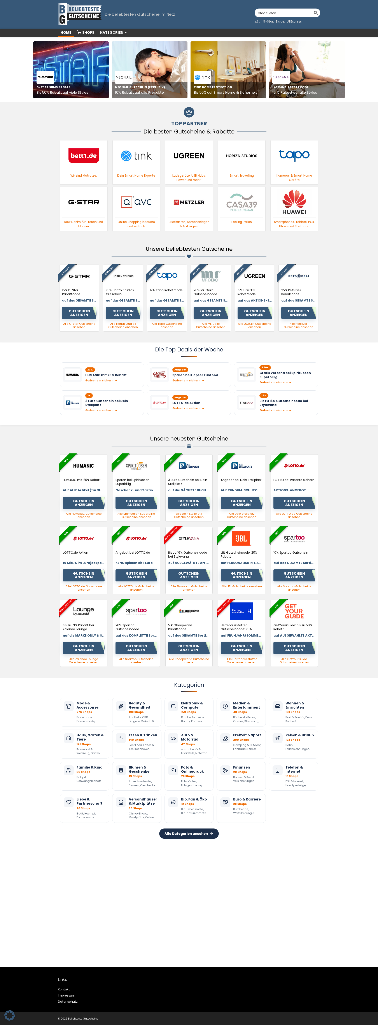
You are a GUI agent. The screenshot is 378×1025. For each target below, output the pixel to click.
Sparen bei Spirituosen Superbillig (132, 482)
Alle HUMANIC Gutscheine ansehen (84, 515)
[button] (9, 1015)
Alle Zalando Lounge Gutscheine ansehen (83, 660)
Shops (88, 32)
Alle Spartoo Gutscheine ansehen (294, 587)
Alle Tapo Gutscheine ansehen (167, 325)
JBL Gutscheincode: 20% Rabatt (239, 554)
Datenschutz (68, 1001)
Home (66, 32)
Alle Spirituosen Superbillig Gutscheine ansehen (136, 515)
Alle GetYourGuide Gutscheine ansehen (294, 660)
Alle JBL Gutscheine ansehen (241, 586)
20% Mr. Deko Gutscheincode (205, 292)
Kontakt (64, 989)
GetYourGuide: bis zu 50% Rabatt (292, 627)
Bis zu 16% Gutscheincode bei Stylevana (187, 554)
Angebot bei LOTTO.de (133, 552)
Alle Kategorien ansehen (186, 833)
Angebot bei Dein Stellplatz (241, 480)
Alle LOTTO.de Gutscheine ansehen (294, 515)
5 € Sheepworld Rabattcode (180, 627)
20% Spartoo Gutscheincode (127, 627)
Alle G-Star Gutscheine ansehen (79, 325)
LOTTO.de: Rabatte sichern (293, 480)
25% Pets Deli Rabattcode (291, 292)
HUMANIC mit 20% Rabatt (82, 480)
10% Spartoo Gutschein (290, 552)
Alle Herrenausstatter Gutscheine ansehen (242, 660)
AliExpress (294, 21)
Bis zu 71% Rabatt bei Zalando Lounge (78, 627)
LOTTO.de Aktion (75, 552)
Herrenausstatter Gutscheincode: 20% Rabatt (236, 629)
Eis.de (280, 21)
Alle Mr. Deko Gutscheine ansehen (211, 325)
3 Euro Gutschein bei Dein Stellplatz (187, 482)
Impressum (66, 995)
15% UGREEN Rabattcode (247, 292)
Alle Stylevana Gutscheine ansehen (189, 587)
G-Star (268, 21)
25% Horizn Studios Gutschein (120, 292)
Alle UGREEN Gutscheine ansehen (254, 325)
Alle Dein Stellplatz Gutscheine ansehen (189, 515)
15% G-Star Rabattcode (71, 292)
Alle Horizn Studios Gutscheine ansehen (123, 325)
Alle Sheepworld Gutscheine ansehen (189, 660)
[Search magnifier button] (316, 13)
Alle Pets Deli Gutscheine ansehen (298, 325)
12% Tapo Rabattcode (166, 290)
